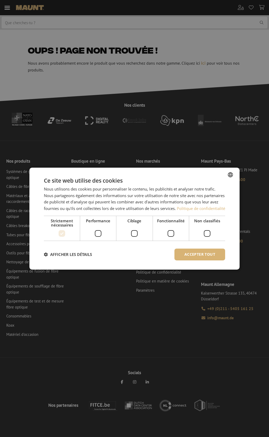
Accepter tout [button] (199, 254)
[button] (68, 254)
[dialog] (134, 218)
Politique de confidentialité (201, 208)
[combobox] (230, 174)
